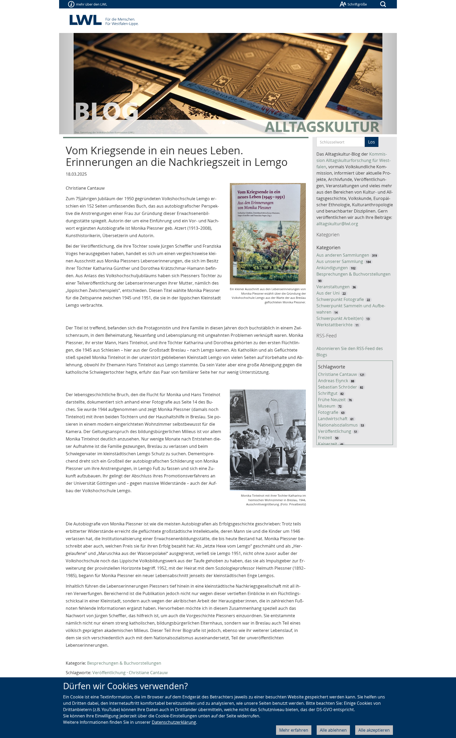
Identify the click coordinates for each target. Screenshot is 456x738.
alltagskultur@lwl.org (337, 224)
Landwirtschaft (333, 418)
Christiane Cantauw (148, 672)
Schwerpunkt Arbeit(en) (339, 318)
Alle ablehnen (333, 730)
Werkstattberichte (334, 325)
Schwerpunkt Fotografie (340, 299)
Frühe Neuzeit (332, 399)
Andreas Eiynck (333, 381)
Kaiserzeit (327, 444)
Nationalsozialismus (338, 425)
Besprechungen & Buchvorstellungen (124, 663)
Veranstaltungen (333, 287)
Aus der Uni (328, 293)
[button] (84, 83)
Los (371, 142)
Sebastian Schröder (337, 387)
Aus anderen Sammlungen (342, 255)
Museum (326, 406)
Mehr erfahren (293, 730)
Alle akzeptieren (374, 730)
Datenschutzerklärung (174, 722)
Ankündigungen (332, 268)
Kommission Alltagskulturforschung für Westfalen (353, 160)
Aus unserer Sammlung (339, 261)
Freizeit (325, 437)
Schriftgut (328, 393)
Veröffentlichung (109, 672)
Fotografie (328, 412)
